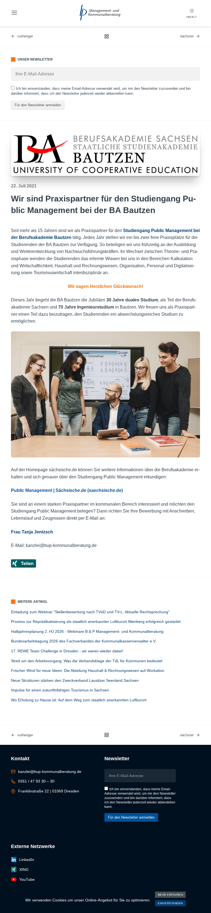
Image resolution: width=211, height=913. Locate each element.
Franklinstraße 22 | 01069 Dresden (48, 791)
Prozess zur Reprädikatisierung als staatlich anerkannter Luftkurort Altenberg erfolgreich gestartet (96, 621)
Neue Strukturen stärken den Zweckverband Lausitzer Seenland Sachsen (75, 680)
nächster (187, 36)
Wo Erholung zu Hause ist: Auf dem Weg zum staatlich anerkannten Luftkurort (78, 700)
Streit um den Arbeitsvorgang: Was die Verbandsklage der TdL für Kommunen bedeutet (86, 661)
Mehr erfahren (170, 894)
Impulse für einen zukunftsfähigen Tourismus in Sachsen (60, 690)
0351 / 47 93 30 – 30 (36, 781)
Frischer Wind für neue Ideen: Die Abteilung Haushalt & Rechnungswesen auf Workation (87, 670)
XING (24, 869)
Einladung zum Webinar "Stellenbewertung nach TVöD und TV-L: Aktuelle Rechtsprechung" (90, 612)
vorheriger (25, 36)
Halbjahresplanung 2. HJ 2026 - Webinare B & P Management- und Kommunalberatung (87, 631)
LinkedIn (26, 859)
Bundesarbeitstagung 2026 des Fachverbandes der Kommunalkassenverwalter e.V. (83, 641)
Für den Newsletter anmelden (38, 105)
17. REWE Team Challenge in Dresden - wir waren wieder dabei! (67, 651)
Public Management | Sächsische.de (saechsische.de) (67, 490)
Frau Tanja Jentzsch (32, 532)
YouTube (27, 879)
